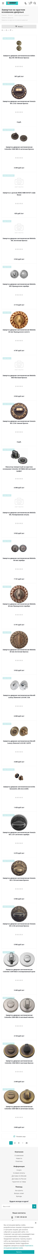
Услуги (19, 1170)
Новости (19, 1158)
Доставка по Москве (19, 1176)
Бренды (19, 1196)
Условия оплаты (19, 1173)
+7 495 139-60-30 (21, 1217)
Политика (19, 1161)
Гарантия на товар (19, 1182)
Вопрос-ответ (19, 1193)
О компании (19, 1155)
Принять (19, 1252)
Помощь (19, 1187)
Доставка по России (19, 1179)
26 (26, 1143)
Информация (19, 1166)
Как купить (19, 1190)
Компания (19, 1152)
